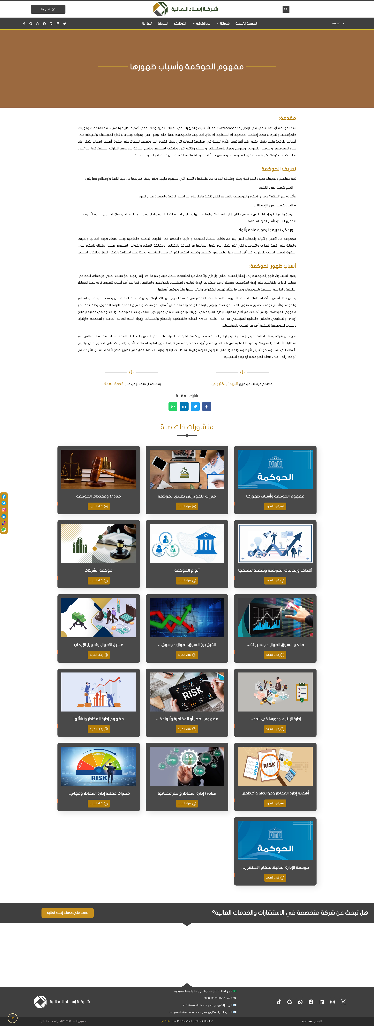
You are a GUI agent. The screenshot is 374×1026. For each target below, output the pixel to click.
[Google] (31, 24)
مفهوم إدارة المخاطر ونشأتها (98, 719)
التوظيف (180, 23)
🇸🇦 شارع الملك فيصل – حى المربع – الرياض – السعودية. (204, 991)
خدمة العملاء (113, 384)
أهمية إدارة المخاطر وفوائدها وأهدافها (275, 793)
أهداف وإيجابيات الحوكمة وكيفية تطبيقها (275, 570)
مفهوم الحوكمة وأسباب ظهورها (275, 496)
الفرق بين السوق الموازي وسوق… (187, 645)
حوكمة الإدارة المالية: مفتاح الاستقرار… (275, 867)
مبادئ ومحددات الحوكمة (98, 496)
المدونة (163, 23)
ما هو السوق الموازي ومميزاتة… (275, 645)
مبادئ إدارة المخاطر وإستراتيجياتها (187, 793)
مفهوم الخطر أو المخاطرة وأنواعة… (187, 719)
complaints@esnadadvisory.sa (188, 1012)
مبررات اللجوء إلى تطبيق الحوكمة (187, 496)
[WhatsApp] (3, 529)
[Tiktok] (24, 24)
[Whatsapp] (38, 24)
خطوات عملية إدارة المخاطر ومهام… (98, 793)
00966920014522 (214, 998)
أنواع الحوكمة (187, 570)
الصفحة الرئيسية (246, 23)
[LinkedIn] (3, 516)
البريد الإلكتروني (225, 384)
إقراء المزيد (273, 506)
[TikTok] (3, 523)
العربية (336, 23)
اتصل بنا (46, 9)
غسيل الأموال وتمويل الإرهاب (98, 645)
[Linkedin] (51, 24)
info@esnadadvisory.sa (198, 1005)
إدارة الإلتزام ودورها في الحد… (275, 719)
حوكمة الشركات (99, 570)
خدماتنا (225, 23)
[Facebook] (44, 24)
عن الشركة (203, 23)
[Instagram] (58, 24)
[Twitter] (65, 24)
